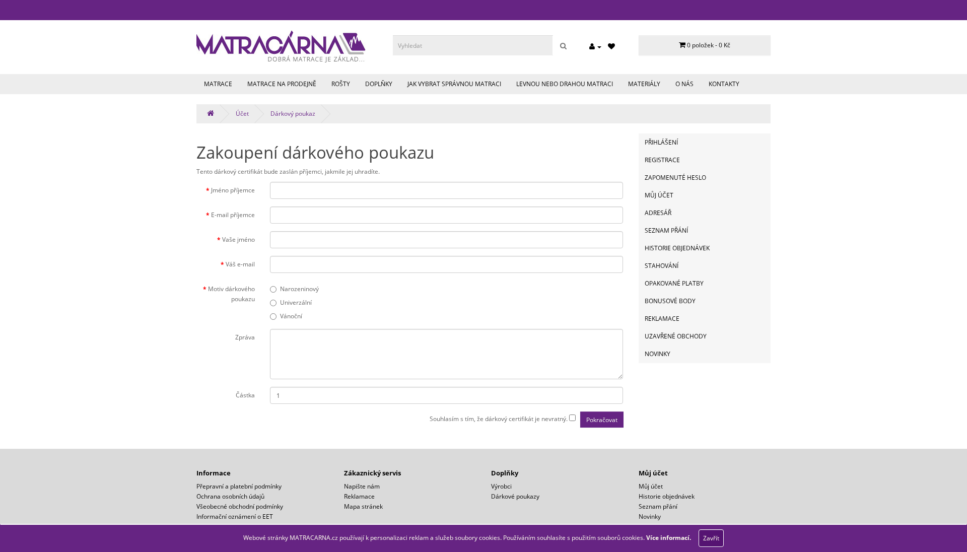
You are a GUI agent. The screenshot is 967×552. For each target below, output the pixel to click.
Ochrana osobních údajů (230, 496)
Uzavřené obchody (676, 336)
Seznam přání (666, 230)
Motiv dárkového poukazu (231, 294)
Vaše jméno (238, 239)
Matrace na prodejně (281, 84)
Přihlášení (661, 142)
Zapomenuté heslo (675, 177)
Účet (242, 113)
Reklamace (662, 318)
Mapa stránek (363, 506)
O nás (684, 84)
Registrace (662, 160)
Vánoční (291, 316)
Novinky (657, 354)
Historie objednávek (677, 248)
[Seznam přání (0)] (611, 46)
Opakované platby (674, 283)
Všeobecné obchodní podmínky (239, 506)
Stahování (661, 265)
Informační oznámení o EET (234, 516)
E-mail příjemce (233, 215)
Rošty (340, 84)
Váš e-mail (240, 264)
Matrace (218, 84)
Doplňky (378, 84)
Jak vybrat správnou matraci (454, 84)
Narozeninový (299, 289)
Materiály (644, 84)
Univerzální (296, 302)
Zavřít (711, 538)
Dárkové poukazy (515, 496)
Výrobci (501, 486)
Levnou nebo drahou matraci (564, 84)
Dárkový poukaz (292, 113)
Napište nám (362, 486)
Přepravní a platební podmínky (239, 486)
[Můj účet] (595, 46)
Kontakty (724, 84)
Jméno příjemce (233, 190)
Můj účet (659, 195)
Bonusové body (670, 301)
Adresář (658, 213)
